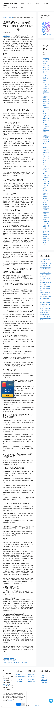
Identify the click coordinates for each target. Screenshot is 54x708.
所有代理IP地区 (45, 3)
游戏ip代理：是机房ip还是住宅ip (10, 660)
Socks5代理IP (31, 676)
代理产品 (29, 3)
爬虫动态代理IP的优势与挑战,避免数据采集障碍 (46, 79)
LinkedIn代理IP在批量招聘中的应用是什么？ (45, 298)
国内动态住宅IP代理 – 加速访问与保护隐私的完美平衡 (46, 206)
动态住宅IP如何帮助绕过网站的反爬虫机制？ (45, 288)
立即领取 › (7, 395)
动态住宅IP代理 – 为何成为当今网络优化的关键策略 (46, 187)
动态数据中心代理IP (20, 676)
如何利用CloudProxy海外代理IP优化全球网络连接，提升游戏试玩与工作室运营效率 (45, 267)
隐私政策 (10, 700)
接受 (18, 704)
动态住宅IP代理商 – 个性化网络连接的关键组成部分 (46, 215)
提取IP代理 (31, 679)
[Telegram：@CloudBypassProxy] (51, 701)
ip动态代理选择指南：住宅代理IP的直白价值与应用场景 (15, 662)
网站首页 (22, 3)
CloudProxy (5, 17)
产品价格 (37, 3)
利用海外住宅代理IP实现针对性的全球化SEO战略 (46, 170)
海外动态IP (12, 658)
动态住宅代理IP (19, 674)
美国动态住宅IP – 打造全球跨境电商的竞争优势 (46, 160)
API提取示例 (31, 681)
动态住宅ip (10, 17)
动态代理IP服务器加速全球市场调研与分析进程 (46, 69)
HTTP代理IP (31, 674)
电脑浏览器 (44, 680)
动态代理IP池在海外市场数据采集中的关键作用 (46, 107)
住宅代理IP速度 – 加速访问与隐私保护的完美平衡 (46, 225)
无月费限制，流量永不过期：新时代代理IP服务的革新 (45, 274)
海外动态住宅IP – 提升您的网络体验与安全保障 (46, 151)
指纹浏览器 (44, 677)
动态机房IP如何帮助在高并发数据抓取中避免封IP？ (45, 304)
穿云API (37, 705)
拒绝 (23, 704)
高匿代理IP (6, 659)
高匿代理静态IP (6, 36)
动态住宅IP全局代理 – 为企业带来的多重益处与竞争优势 (46, 196)
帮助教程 (22, 7)
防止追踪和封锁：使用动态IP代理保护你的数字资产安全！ (45, 310)
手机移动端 (44, 682)
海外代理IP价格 (19, 679)
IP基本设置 (44, 675)
